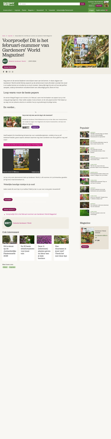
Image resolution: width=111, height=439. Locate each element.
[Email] (9, 72)
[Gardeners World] (9, 4)
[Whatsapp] (12, 72)
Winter (5, 267)
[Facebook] (3, 72)
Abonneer (98, 5)
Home (3, 36)
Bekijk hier (35, 127)
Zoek (82, 4)
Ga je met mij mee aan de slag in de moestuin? (37, 115)
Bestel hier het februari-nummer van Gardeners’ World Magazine (23, 145)
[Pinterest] (6, 72)
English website (100, 10)
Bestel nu (91, 5)
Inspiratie (10, 36)
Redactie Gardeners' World (22, 223)
